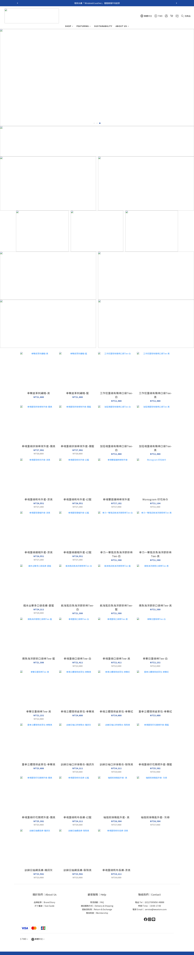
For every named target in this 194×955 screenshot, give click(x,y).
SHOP (68, 26)
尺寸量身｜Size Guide (44, 905)
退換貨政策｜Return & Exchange (97, 909)
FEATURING (83, 26)
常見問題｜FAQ (97, 902)
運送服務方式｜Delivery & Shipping (97, 905)
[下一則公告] (176, 3)
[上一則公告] (17, 3)
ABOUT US (121, 26)
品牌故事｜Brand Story (44, 902)
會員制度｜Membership (97, 912)
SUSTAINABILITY (103, 26)
